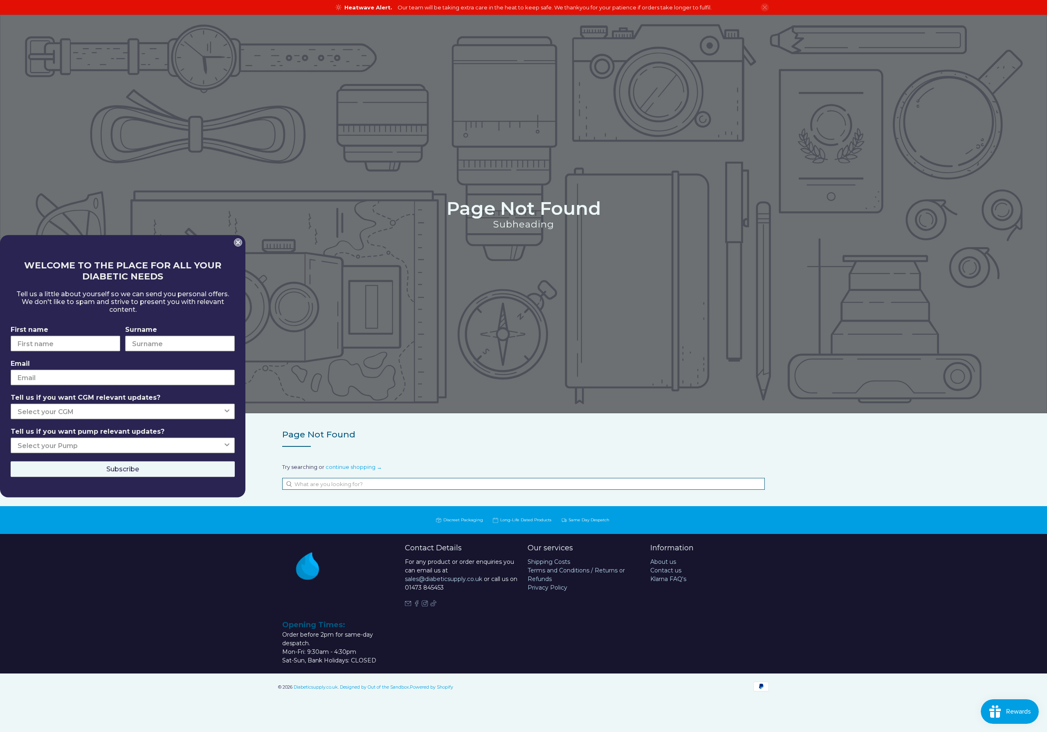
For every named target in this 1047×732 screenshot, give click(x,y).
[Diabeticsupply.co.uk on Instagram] (425, 604)
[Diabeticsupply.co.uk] (316, 581)
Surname (141, 329)
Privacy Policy (547, 587)
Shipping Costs (549, 561)
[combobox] (523, 484)
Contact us (665, 570)
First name (29, 329)
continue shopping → (354, 467)
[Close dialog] (238, 242)
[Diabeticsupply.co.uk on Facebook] (416, 604)
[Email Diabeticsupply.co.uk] (408, 604)
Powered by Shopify (431, 687)
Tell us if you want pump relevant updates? (87, 431)
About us (663, 561)
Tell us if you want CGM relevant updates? (85, 397)
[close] (765, 7)
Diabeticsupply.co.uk (316, 687)
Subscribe (122, 469)
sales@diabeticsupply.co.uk (443, 579)
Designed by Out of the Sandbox (374, 687)
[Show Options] (227, 411)
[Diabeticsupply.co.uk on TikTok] (433, 604)
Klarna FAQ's (668, 579)
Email (20, 363)
